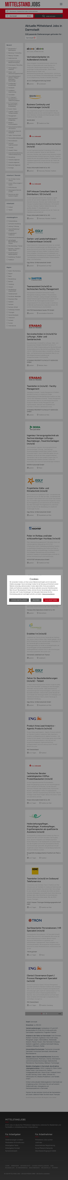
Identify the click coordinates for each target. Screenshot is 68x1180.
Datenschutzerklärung (48, 594)
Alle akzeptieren (51, 600)
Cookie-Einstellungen (19, 600)
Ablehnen (36, 600)
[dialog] (34, 590)
